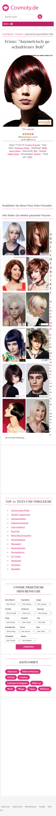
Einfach (37, 154)
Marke (23, 636)
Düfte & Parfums (30, 671)
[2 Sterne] (26, 134)
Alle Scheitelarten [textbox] (29, 622)
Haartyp (40, 609)
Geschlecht (10, 600)
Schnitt (8, 609)
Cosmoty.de (7, 34)
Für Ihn (11, 677)
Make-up (36, 683)
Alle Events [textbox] (25, 631)
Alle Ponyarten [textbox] (12, 622)
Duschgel (15, 531)
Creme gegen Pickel (20, 510)
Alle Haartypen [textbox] (44, 613)
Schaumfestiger (18, 548)
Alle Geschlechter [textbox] (13, 604)
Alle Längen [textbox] (42, 604)
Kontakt (42, 807)
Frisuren (19, 34)
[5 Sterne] (32, 134)
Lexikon (24, 677)
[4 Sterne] (30, 134)
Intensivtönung (17, 552)
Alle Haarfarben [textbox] (28, 604)
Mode (10, 689)
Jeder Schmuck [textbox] (28, 613)
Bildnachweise (30, 807)
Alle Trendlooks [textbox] (12, 641)
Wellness (44, 689)
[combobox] (12, 604)
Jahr (38, 627)
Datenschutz (17, 807)
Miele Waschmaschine (21, 535)
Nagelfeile (15, 569)
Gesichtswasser (18, 540)
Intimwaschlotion (18, 519)
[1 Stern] (23, 134)
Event (22, 627)
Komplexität (10, 627)
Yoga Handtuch (18, 527)
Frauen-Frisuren (32, 145)
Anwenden (28, 647)
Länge (38, 600)
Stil (38, 618)
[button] (6, 24)
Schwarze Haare (22, 148)
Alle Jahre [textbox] (41, 631)
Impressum (5, 807)
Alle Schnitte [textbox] (11, 613)
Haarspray (16, 565)
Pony (7, 618)
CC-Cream (16, 556)
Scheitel (24, 618)
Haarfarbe (25, 600)
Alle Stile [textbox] (41, 622)
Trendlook (9, 636)
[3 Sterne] (28, 134)
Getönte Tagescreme (20, 514)
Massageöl (16, 544)
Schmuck (25, 609)
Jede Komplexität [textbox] (13, 631)
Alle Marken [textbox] (27, 641)
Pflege (21, 689)
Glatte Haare (13, 154)
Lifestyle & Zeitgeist (17, 683)
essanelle (30, 129)
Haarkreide (16, 560)
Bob (35, 151)
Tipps (32, 689)
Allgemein (12, 671)
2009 (29, 157)
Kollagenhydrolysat (19, 523)
